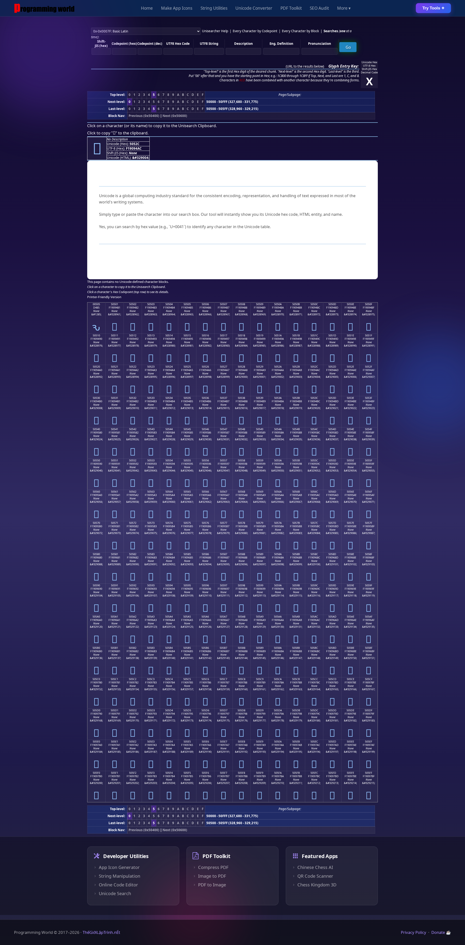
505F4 (169, 773)
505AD (332, 616)
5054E (350, 429)
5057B (296, 523)
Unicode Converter (253, 8)
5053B (296, 398)
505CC (314, 679)
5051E (350, 335)
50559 (259, 460)
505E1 (114, 741)
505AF (368, 616)
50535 (187, 398)
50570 (96, 523)
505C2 (132, 679)
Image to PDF (212, 876)
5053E (350, 398)
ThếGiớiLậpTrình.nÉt (101, 932)
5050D (332, 304)
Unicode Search (115, 893)
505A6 (205, 616)
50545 (187, 429)
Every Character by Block (300, 31)
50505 (187, 304)
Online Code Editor (118, 885)
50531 (114, 398)
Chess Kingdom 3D (316, 885)
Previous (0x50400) (144, 116)
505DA (278, 710)
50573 (151, 523)
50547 (223, 429)
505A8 (241, 616)
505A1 (114, 616)
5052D (332, 366)
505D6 (205, 710)
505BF (368, 648)
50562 (132, 491)
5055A (278, 460)
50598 (241, 585)
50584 (169, 554)
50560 (96, 491)
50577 (223, 523)
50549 (259, 429)
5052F (368, 366)
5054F (368, 429)
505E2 (132, 741)
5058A (278, 554)
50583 (151, 554)
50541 (114, 429)
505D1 (114, 710)
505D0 (96, 710)
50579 (259, 523)
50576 (205, 523)
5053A (278, 398)
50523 (151, 366)
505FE (350, 773)
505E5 (187, 741)
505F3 (151, 773)
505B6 (205, 648)
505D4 (169, 710)
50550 (96, 460)
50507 (223, 304)
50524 (169, 366)
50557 (223, 460)
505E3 (151, 741)
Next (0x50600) (175, 116)
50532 (132, 398)
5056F (368, 491)
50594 (169, 585)
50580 (96, 554)
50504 (169, 304)
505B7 (223, 648)
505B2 (132, 648)
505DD (332, 710)
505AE (350, 616)
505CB (296, 679)
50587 (223, 554)
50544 (169, 429)
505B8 (241, 648)
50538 (241, 398)
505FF (368, 773)
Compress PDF (213, 867)
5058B (296, 554)
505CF (368, 679)
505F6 (205, 773)
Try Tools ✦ (433, 8)
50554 (169, 460)
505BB (296, 648)
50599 (259, 585)
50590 (96, 585)
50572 (132, 523)
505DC (314, 710)
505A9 (260, 616)
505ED (332, 741)
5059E (350, 585)
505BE (350, 648)
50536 (205, 398)
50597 (223, 585)
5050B (296, 304)
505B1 (114, 648)
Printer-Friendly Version (104, 297)
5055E (350, 460)
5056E (350, 491)
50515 (187, 335)
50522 (132, 366)
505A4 (169, 616)
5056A (278, 491)
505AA (278, 616)
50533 (151, 398)
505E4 (169, 741)
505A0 (96, 616)
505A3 (151, 616)
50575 (187, 523)
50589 (259, 554)
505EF (368, 741)
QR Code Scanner (315, 876)
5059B (296, 585)
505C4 (169, 679)
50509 (259, 304)
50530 (96, 398)
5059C (314, 585)
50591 (114, 585)
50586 (205, 554)
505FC (314, 773)
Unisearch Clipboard (197, 125)
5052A (278, 366)
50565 (187, 491)
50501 (114, 304)
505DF (368, 710)
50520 (96, 366)
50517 (223, 335)
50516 (205, 335)
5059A (278, 585)
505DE (350, 710)
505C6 (205, 679)
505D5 (187, 710)
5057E (350, 523)
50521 (114, 366)
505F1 (114, 773)
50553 (151, 460)
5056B (296, 491)
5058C (314, 554)
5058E (350, 554)
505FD (332, 773)
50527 (223, 366)
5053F (368, 398)
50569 (259, 491)
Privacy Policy (413, 932)
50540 (96, 429)
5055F (368, 460)
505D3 (151, 710)
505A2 (132, 616)
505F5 (187, 773)
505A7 (223, 616)
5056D (332, 491)
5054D (332, 429)
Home (147, 8)
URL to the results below (305, 66)
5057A (278, 523)
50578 (241, 523)
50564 (169, 491)
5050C (314, 304)
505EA (278, 741)
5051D (332, 335)
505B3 (151, 648)
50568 (241, 491)
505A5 (187, 616)
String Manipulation (119, 876)
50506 (205, 304)
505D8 (241, 710)
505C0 (96, 679)
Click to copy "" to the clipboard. (117, 133)
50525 (187, 366)
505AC (314, 616)
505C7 (223, 679)
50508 (241, 304)
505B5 (187, 648)
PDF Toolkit (291, 8)
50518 (241, 335)
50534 (169, 398)
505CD (332, 679)
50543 (151, 429)
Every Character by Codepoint (255, 31)
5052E (350, 366)
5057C (314, 523)
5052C (314, 366)
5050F (368, 304)
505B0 (96, 648)
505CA (278, 679)
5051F (368, 335)
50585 (187, 554)
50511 (114, 335)
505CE (350, 679)
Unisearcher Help (215, 31)
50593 (151, 585)
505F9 (259, 773)
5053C (314, 398)
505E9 (259, 741)
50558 (241, 460)
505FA (278, 773)
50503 (151, 304)
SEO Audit (319, 8)
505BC (314, 648)
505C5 (187, 679)
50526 (205, 366)
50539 (259, 398)
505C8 (241, 679)
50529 (259, 366)
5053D (332, 398)
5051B (296, 335)
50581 (114, 554)
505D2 (133, 710)
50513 (151, 335)
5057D (332, 523)
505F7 (223, 773)
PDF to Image (212, 885)
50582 (132, 554)
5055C (314, 460)
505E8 (241, 741)
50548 (241, 429)
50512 (132, 335)
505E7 (223, 741)
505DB (296, 710)
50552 (132, 460)
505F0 (96, 773)
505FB (296, 773)
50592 (132, 585)
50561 (114, 491)
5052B (296, 366)
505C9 (260, 679)
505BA (278, 648)
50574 (169, 523)
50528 (241, 366)
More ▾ (344, 8)
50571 (114, 523)
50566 (205, 491)
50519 (259, 335)
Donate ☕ (441, 932)
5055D (332, 460)
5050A (278, 304)
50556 (205, 460)
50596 (205, 585)
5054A (278, 429)
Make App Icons (176, 8)
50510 (96, 335)
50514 (169, 335)
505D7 (223, 710)
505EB (296, 741)
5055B (296, 460)
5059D (332, 585)
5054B (296, 429)
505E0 (96, 741)
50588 (241, 554)
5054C (314, 429)
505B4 (169, 648)
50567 (223, 491)
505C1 (114, 679)
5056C (314, 491)
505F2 (132, 773)
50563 (151, 491)
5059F (368, 585)
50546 (205, 429)
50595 (187, 585)
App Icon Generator (119, 867)
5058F (368, 554)
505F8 (241, 773)
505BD (332, 648)
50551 (114, 460)
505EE (350, 741)
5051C (314, 335)
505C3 (151, 679)
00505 (96, 304)
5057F (368, 523)
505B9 (260, 648)
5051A (278, 335)
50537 (223, 398)
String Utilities (214, 8)
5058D (332, 554)
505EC (314, 741)
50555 (187, 460)
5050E (350, 304)
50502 (132, 304)
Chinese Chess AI (315, 867)
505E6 (205, 741)
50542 (132, 429)
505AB (296, 616)
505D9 (260, 710)
